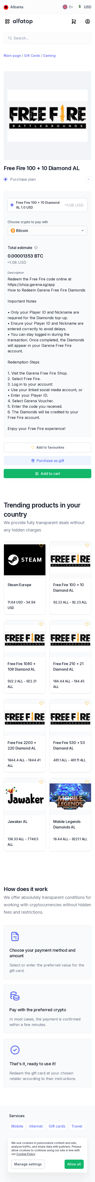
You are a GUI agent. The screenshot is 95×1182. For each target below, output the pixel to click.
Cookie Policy (25, 1154)
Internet (36, 1126)
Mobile (17, 1126)
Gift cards (57, 1126)
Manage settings (28, 1164)
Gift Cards (32, 55)
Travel (76, 1126)
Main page (12, 55)
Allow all (74, 1164)
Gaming (49, 55)
